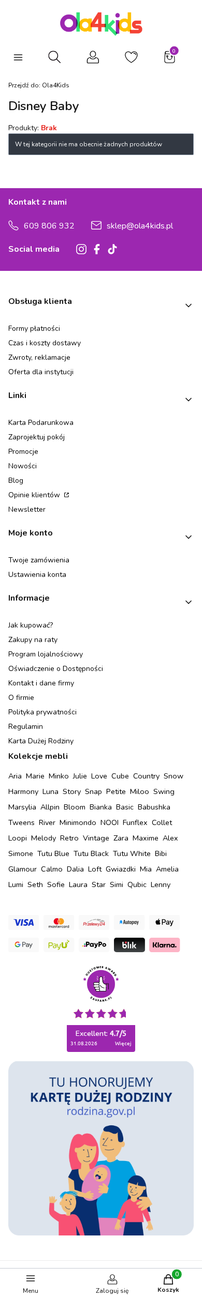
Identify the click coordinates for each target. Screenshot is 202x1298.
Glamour (22, 869)
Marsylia (22, 807)
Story (72, 791)
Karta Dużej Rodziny (41, 741)
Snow (173, 776)
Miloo (139, 791)
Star (99, 884)
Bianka (101, 807)
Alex (170, 838)
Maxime (145, 838)
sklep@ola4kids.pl (140, 226)
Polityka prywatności (42, 712)
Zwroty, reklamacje (39, 357)
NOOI (109, 822)
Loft (95, 869)
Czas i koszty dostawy (44, 343)
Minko (59, 776)
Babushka (154, 807)
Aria (15, 776)
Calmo (52, 869)
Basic (125, 807)
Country (146, 776)
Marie (35, 776)
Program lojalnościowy (45, 654)
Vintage (96, 838)
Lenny (160, 884)
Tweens (21, 822)
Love (99, 776)
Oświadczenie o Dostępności (55, 669)
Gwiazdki (121, 869)
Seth (35, 884)
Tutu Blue (53, 853)
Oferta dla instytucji (41, 372)
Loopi (17, 838)
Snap (93, 791)
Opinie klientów (35, 495)
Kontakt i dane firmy (41, 683)
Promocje (23, 451)
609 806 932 (49, 226)
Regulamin (25, 726)
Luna (50, 791)
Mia (146, 869)
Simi (116, 884)
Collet (162, 822)
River (47, 822)
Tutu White (132, 853)
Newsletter (27, 509)
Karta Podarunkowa (41, 422)
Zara (120, 838)
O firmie (21, 698)
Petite (116, 791)
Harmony (23, 791)
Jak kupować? (30, 625)
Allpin (50, 807)
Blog (15, 480)
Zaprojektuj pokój (36, 437)
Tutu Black (91, 853)
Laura (78, 884)
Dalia (75, 869)
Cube (120, 776)
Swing (164, 791)
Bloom (74, 807)
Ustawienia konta (37, 574)
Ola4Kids (38, 85)
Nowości (22, 466)
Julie (80, 776)
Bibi (161, 853)
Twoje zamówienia (38, 560)
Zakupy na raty (32, 640)
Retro (69, 838)
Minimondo (78, 822)
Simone (20, 853)
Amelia (167, 869)
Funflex (135, 822)
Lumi (15, 884)
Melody (43, 838)
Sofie (56, 884)
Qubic (137, 884)
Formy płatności (34, 328)
